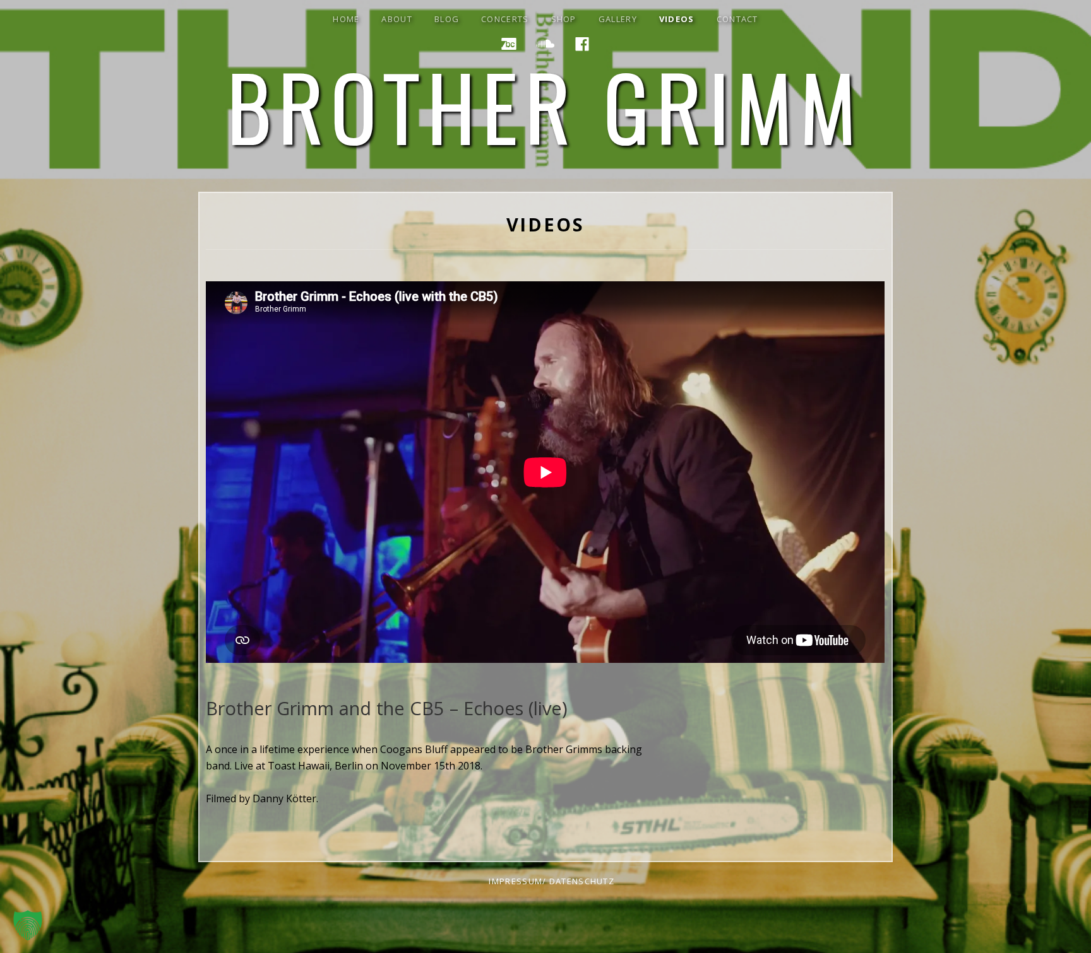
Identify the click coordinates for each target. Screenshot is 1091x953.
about (396, 19)
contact (737, 19)
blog (446, 19)
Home (346, 19)
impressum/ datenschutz (551, 881)
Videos (677, 19)
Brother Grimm (545, 105)
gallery (618, 19)
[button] (28, 925)
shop (563, 19)
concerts (504, 19)
